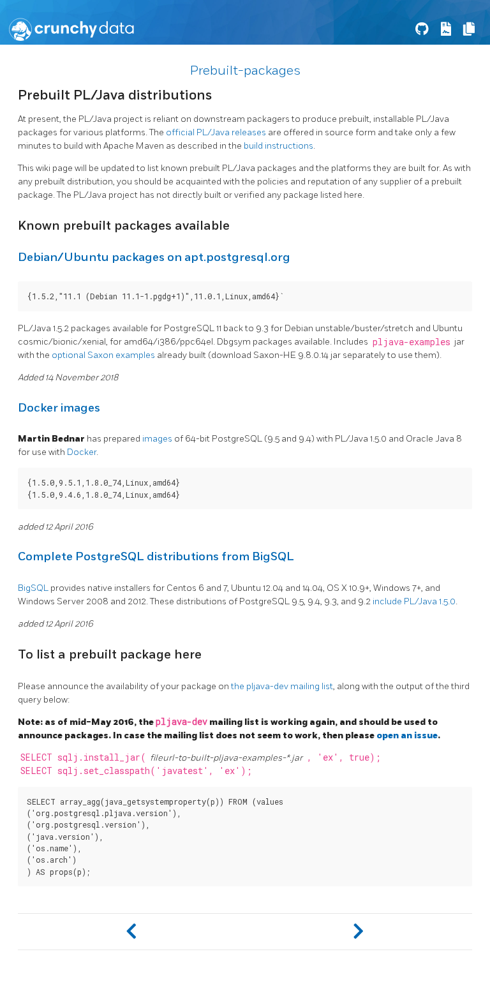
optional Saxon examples (103, 355)
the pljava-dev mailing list (282, 686)
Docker (81, 452)
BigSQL (33, 588)
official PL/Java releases (216, 132)
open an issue (407, 735)
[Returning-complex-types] (358, 932)
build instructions (278, 145)
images (157, 438)
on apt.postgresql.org (228, 257)
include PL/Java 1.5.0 (414, 601)
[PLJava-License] (131, 932)
